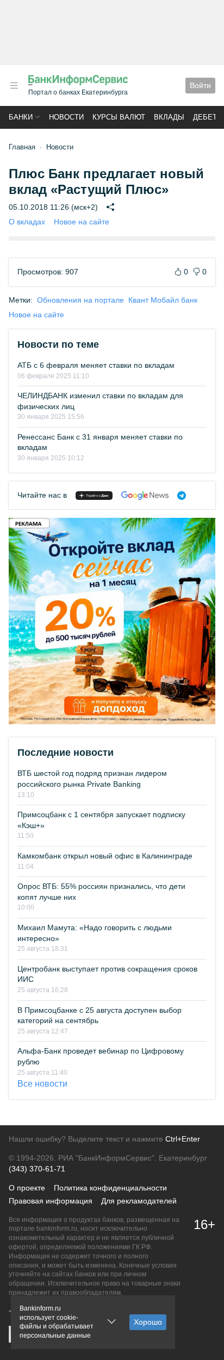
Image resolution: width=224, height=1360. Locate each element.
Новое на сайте (81, 221)
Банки (21, 117)
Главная (22, 147)
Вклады (169, 117)
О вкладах (27, 221)
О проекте (27, 1187)
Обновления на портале (80, 300)
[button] (14, 85)
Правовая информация (50, 1200)
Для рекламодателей (139, 1200)
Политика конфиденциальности (110, 1187)
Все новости (42, 1083)
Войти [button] (200, 85)
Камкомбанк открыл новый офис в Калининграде (104, 855)
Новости (66, 117)
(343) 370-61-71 (37, 1168)
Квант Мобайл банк (162, 300)
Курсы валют (118, 117)
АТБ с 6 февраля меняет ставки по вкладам (96, 365)
